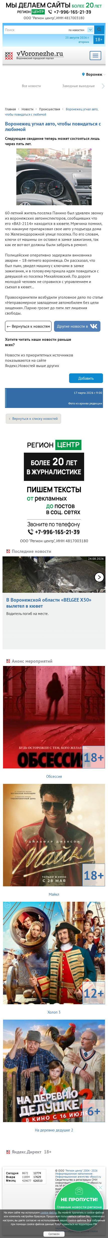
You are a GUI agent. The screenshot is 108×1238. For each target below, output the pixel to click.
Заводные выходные (78, 86)
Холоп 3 (75, 1000)
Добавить (86, 378)
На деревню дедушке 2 (67, 1117)
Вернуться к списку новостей (35, 418)
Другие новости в (72, 326)
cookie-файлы (48, 1212)
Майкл (76, 882)
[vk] (93, 326)
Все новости (31, 86)
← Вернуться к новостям (28, 326)
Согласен (54, 1234)
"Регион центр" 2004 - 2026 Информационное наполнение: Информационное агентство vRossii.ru (78, 1173)
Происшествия (49, 109)
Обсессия (75, 764)
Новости (27, 109)
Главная (10, 109)
